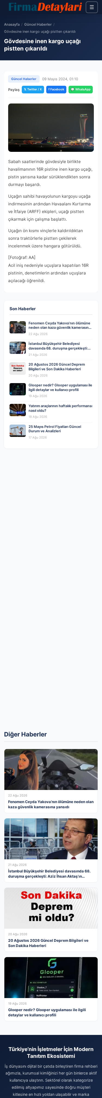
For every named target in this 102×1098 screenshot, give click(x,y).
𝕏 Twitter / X (33, 89)
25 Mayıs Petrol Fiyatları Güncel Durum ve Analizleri (55, 429)
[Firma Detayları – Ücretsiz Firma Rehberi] (45, 7)
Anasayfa (12, 24)
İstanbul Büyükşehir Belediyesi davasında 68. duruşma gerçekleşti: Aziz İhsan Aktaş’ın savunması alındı (58, 348)
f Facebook (56, 89)
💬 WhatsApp (81, 89)
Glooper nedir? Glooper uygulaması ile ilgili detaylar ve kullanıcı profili (60, 387)
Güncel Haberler (38, 24)
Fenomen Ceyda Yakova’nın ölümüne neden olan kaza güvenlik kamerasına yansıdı (60, 327)
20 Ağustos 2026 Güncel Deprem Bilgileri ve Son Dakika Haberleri (57, 366)
